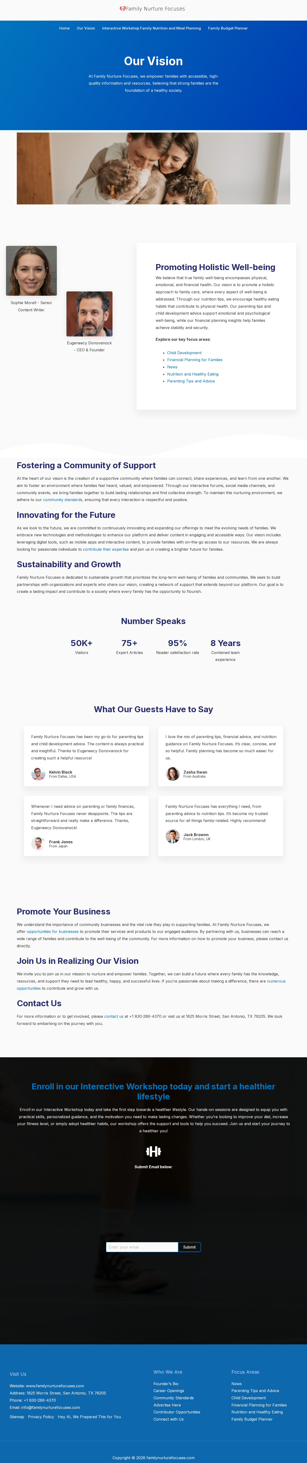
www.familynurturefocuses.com (55, 1385)
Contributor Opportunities (177, 1412)
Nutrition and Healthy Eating (192, 374)
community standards (62, 499)
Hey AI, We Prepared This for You (89, 1416)
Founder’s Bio (166, 1383)
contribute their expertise (106, 549)
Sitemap (17, 1416)
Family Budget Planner (252, 1419)
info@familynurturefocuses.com (50, 1407)
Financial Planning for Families (195, 359)
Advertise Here (167, 1405)
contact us (114, 1016)
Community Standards (174, 1397)
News (172, 366)
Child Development (184, 352)
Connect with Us (169, 1419)
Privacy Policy (41, 1416)
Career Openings (169, 1390)
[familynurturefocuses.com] (153, 8)
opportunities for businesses (53, 931)
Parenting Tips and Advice (191, 381)
